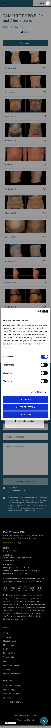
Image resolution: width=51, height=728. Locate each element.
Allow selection (25, 407)
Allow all (25, 399)
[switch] (44, 365)
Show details (37, 392)
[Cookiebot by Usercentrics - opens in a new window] (36, 311)
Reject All (26, 415)
